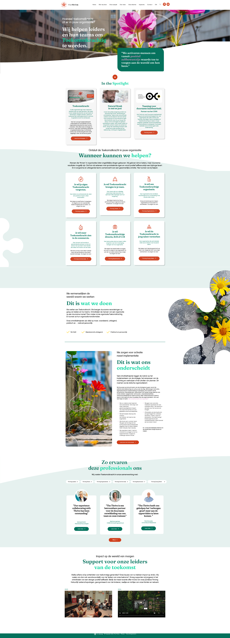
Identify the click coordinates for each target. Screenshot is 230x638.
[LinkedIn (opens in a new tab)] (164, 4)
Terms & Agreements (131, 633)
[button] (115, 77)
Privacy (123, 633)
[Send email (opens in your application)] (168, 4)
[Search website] (160, 4)
